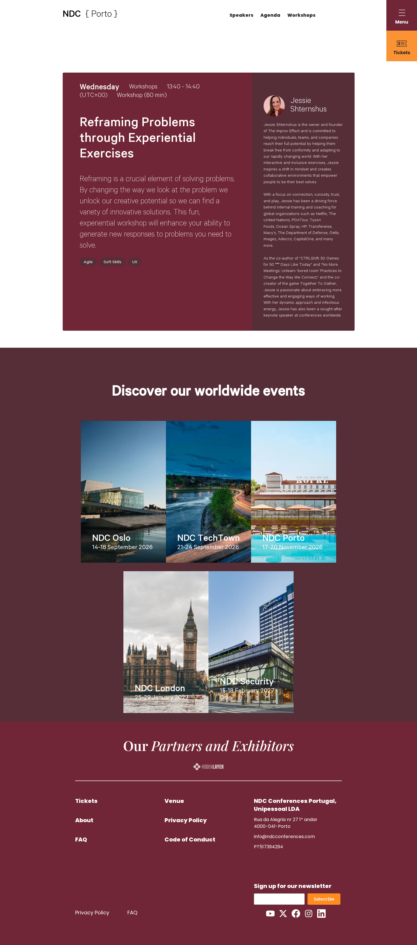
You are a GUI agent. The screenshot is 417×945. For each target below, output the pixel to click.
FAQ (81, 839)
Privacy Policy (186, 820)
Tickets (86, 801)
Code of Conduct (190, 839)
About (84, 820)
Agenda (270, 15)
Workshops (301, 15)
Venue (174, 801)
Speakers (241, 15)
